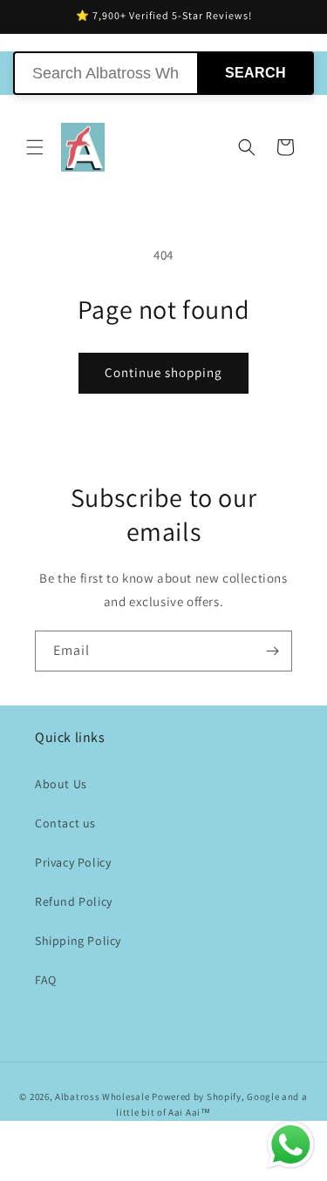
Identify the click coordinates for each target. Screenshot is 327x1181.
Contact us (65, 823)
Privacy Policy (73, 862)
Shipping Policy (78, 940)
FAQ (46, 980)
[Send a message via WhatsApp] (290, 1144)
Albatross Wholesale (102, 1096)
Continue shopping (163, 372)
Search (255, 72)
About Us (61, 784)
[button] (35, 147)
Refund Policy (73, 901)
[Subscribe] (272, 651)
